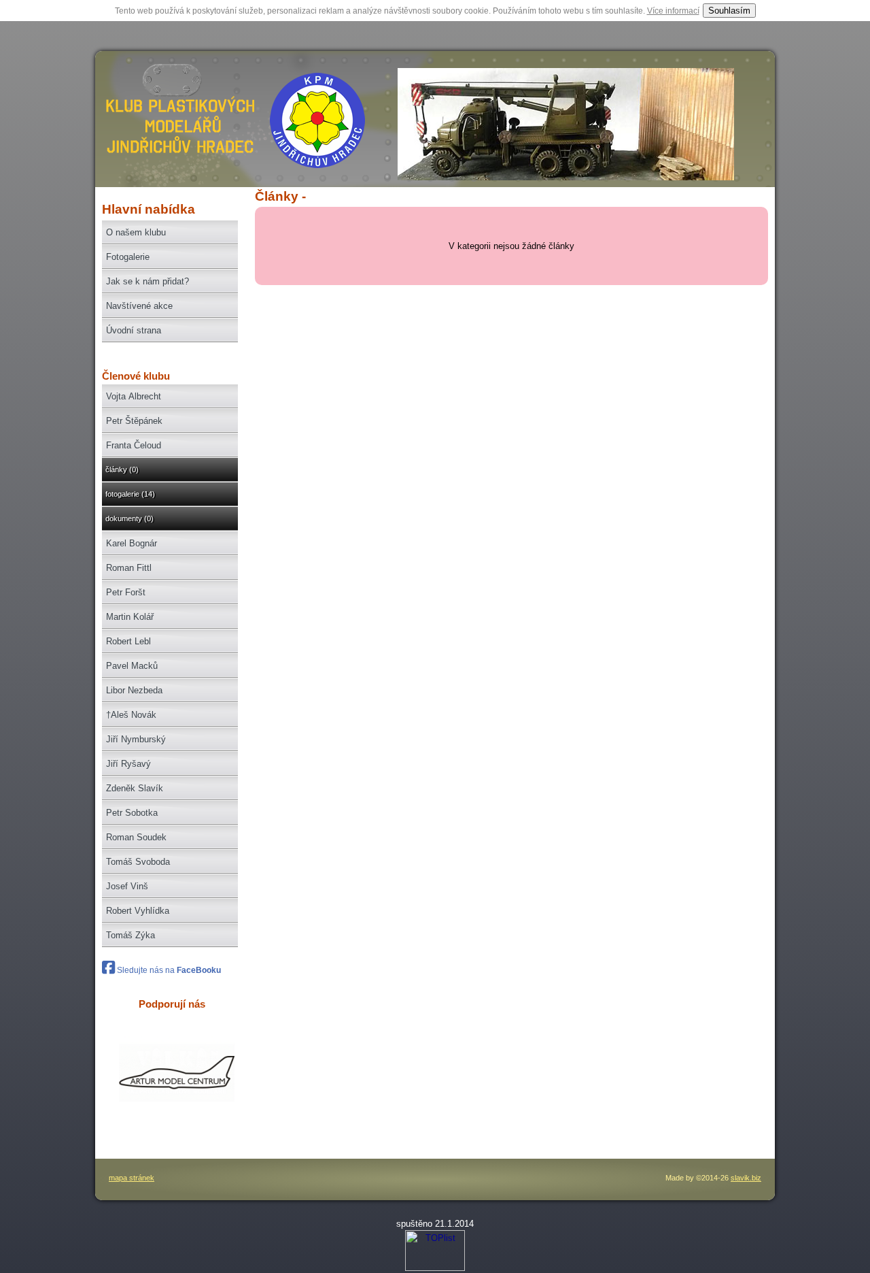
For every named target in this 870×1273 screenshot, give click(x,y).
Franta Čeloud (133, 445)
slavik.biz (746, 1178)
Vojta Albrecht (133, 396)
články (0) (122, 469)
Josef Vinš (127, 886)
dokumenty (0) (129, 518)
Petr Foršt (125, 592)
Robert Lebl (128, 641)
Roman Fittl (129, 568)
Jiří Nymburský (136, 739)
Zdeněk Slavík (134, 788)
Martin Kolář (130, 617)
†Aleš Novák (131, 715)
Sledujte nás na (168, 970)
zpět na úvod (178, 126)
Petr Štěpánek (134, 421)
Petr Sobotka (132, 813)
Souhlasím (729, 10)
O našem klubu (136, 232)
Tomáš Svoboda (138, 862)
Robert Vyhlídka (137, 911)
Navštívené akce (139, 306)
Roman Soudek (136, 837)
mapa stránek (131, 1178)
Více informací (673, 11)
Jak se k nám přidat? (147, 281)
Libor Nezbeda (134, 690)
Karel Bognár (131, 543)
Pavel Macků (132, 666)
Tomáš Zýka (130, 935)
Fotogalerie (128, 257)
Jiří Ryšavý (128, 764)
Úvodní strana (133, 330)
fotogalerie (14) (130, 494)
